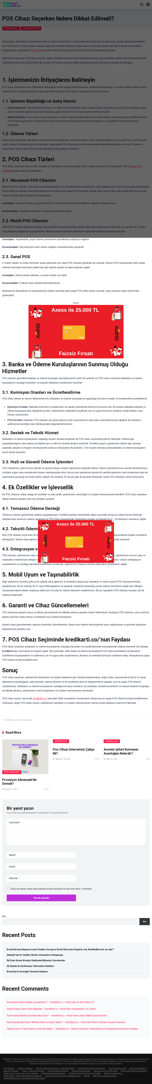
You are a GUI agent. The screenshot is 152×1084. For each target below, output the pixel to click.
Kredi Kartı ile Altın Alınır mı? (80, 1002)
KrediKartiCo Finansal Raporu (53, 1073)
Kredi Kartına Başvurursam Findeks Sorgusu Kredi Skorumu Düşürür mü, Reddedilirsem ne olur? (60, 949)
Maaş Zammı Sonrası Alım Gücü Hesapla (21, 1073)
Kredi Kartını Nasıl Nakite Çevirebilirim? (87, 1015)
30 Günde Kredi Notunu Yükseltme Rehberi (30, 966)
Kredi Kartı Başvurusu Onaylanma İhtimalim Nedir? (24, 1078)
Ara (4, 916)
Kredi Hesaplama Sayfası (58, 1071)
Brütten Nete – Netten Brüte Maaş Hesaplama (23, 1076)
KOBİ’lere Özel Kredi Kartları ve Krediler (85, 1073)
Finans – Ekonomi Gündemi (33, 1071)
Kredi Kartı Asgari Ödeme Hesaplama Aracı (63, 1076)
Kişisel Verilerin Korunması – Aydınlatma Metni (55, 1068)
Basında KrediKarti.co (138, 1068)
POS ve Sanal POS (11, 772)
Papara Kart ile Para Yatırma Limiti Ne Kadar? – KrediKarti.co (38, 1028)
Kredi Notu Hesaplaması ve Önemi (78, 1008)
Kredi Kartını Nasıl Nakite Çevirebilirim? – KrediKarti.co (35, 1002)
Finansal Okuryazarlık (117, 1068)
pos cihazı (19, 720)
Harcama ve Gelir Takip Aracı (106, 1071)
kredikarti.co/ (40, 698)
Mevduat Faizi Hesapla (81, 1071)
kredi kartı (10, 720)
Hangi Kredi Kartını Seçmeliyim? (134, 1071)
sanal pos (28, 720)
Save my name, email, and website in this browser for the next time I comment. (51, 888)
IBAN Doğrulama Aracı (113, 1073)
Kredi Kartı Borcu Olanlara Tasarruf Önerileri (103, 1022)
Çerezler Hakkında (25, 1068)
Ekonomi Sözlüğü (11, 1071)
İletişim (87, 1076)
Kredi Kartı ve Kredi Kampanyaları (91, 1068)
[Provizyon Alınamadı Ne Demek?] (25, 756)
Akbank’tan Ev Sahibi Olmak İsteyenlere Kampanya (35, 955)
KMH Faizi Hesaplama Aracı (105, 1076)
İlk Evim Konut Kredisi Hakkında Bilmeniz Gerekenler (36, 960)
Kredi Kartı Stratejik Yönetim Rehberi (27, 971)
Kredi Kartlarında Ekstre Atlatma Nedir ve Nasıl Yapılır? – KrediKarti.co (43, 1022)
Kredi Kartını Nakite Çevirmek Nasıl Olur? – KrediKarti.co (36, 1015)
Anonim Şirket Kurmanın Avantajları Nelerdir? (121, 751)
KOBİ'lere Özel (61, 741)
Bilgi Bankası (9, 1068)
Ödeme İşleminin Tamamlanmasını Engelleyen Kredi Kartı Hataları (104, 1028)
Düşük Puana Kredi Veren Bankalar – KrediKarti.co (32, 1008)
